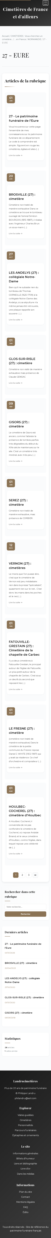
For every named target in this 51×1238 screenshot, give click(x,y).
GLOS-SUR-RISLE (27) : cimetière (24, 997)
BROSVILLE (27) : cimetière (21, 963)
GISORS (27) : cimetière (18, 1012)
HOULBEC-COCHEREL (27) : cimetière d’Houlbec (25, 811)
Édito (25, 1212)
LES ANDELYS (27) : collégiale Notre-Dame (24, 277)
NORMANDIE (34, 39)
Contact (25, 1197)
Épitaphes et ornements (25, 1135)
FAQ (25, 1207)
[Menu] (45, 2)
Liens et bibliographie (25, 1163)
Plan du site (25, 1192)
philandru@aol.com (25, 1098)
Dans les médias (25, 1174)
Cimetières (25, 1120)
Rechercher (25, 914)
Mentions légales (25, 1202)
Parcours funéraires (25, 1130)
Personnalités (25, 1125)
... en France (20, 39)
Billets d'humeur (25, 1158)
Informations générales (25, 1153)
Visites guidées (25, 1115)
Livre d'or (25, 1168)
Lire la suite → (15, 155)
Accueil (5, 36)
